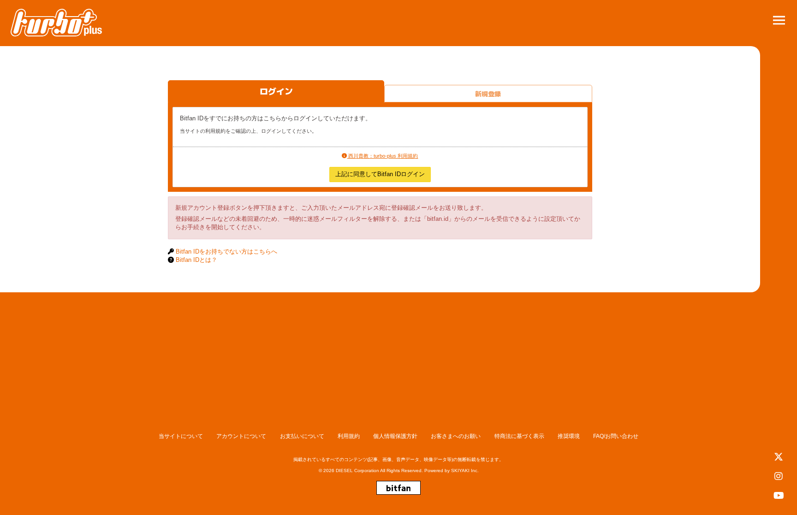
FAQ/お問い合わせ (615, 436)
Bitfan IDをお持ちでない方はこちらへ (226, 251)
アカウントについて (241, 436)
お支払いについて (302, 436)
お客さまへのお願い (456, 436)
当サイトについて (181, 436)
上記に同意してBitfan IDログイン (380, 174)
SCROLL (779, 361)
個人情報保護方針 (395, 436)
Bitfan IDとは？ (196, 259)
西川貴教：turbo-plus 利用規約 (382, 156)
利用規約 (349, 436)
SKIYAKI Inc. (465, 470)
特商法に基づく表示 (519, 436)
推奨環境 (569, 436)
